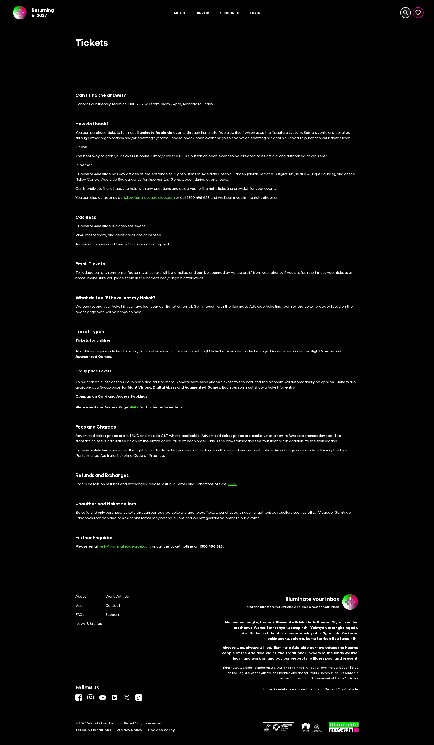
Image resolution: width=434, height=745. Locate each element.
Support (112, 614)
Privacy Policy (129, 729)
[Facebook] (78, 697)
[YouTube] (102, 697)
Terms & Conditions (93, 729)
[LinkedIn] (114, 697)
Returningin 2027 (43, 12)
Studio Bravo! (124, 723)
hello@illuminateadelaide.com (149, 197)
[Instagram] (90, 697)
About (80, 596)
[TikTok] (138, 697)
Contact (113, 605)
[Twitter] (126, 697)
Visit (79, 605)
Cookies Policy (161, 729)
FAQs (79, 614)
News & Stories (88, 623)
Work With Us (117, 596)
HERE (232, 483)
